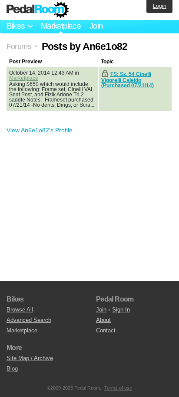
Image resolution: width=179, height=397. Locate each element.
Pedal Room (38, 10)
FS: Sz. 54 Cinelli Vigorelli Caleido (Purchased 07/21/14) (127, 80)
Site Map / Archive (30, 358)
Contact (106, 330)
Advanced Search (29, 320)
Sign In (121, 309)
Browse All (20, 309)
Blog (12, 368)
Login (159, 6)
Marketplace (61, 25)
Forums (19, 46)
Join (96, 25)
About (103, 320)
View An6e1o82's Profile (40, 130)
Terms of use (118, 387)
